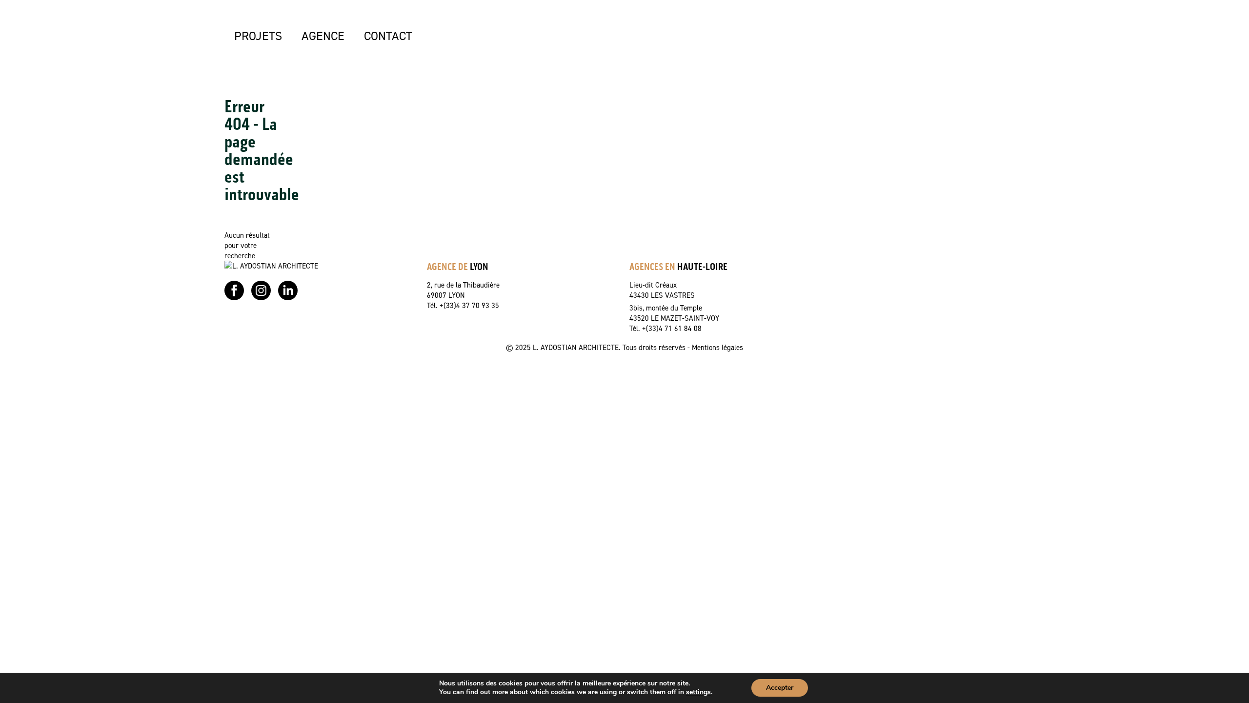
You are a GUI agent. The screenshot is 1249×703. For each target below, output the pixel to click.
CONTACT (388, 35)
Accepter (779, 687)
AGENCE (323, 35)
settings (698, 692)
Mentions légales (717, 347)
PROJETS (258, 35)
